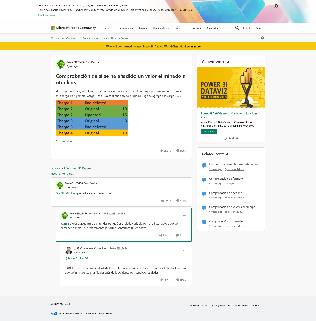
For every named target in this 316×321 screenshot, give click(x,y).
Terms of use (241, 305)
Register (247, 27)
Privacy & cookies (221, 305)
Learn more (194, 46)
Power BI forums (90, 37)
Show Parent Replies (62, 173)
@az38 (65, 223)
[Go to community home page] (73, 28)
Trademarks (258, 305)
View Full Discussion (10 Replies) (73, 168)
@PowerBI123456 (76, 258)
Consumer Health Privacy (99, 313)
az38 (76, 248)
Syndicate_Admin (234, 169)
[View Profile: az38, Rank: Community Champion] (68, 250)
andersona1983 (233, 211)
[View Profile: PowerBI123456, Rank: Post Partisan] (60, 64)
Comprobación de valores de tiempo (232, 207)
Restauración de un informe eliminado (233, 164)
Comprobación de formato (226, 178)
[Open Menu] (262, 37)
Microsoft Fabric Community (64, 37)
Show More (66, 141)
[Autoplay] (225, 138)
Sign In (259, 27)
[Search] (237, 28)
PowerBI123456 (76, 62)
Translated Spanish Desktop (115, 37)
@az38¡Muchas (65, 193)
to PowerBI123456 (114, 213)
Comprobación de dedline (225, 193)
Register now (46, 15)
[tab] (229, 138)
